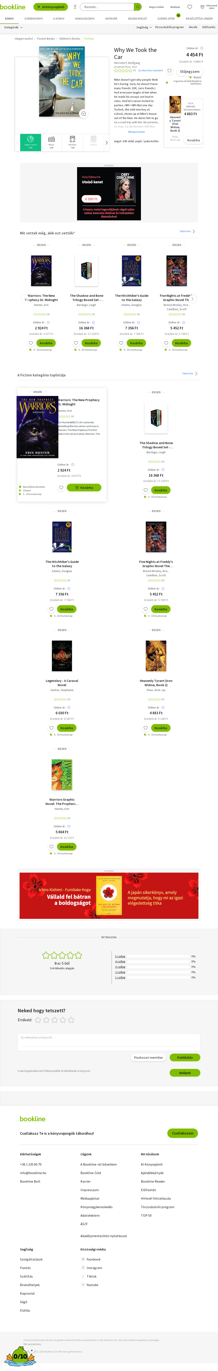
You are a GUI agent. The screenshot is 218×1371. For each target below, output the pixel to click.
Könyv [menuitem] (9, 18)
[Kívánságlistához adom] (169, 71)
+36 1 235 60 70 (31, 1164)
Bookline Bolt (30, 1181)
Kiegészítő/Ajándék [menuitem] (199, 18)
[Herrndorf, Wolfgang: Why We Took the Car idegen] (62, 81)
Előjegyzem (189, 71)
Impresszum (89, 1190)
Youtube (92, 1285)
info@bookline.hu (33, 1173)
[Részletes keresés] (75, 7)
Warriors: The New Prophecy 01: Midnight (41, 297)
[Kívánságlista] (189, 6)
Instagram (94, 1268)
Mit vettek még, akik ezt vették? (47, 233)
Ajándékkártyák (152, 1173)
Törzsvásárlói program (169, 27)
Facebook (93, 1259)
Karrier (85, 1181)
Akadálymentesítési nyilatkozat (103, 1236)
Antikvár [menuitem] (111, 18)
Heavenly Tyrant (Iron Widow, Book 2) (156, 682)
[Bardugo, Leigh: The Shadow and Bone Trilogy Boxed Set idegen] (86, 270)
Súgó (23, 1302)
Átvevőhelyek (30, 1285)
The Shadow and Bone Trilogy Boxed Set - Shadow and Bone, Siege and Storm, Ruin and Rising (86, 297)
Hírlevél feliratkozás (156, 1198)
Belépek (175, 7)
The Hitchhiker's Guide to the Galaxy (131, 297)
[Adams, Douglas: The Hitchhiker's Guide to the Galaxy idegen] (131, 270)
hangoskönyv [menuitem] (85, 18)
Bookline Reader (153, 1181)
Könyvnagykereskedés (96, 1207)
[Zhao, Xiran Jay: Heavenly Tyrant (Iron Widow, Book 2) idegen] (156, 656)
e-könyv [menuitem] (58, 18)
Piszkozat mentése (148, 1057)
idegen (41, 245)
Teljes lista (185, 231)
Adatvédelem (90, 1215)
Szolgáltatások (31, 1259)
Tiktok (91, 1276)
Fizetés (25, 1268)
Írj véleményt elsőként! (150, 70)
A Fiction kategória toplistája (41, 375)
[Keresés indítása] (138, 7)
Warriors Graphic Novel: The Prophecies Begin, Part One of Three (62, 801)
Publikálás (185, 1057)
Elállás (25, 1310)
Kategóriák (11, 27)
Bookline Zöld (90, 1173)
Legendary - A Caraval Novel (62, 682)
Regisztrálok (156, 7)
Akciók (193, 27)
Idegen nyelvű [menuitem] (137, 18)
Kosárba (193, 140)
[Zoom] (83, 113)
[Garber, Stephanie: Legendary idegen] (62, 656)
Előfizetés (208, 27)
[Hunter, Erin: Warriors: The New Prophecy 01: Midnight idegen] (41, 270)
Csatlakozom (183, 1133)
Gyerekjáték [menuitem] (169, 17)
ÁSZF (84, 1224)
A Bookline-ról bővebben (98, 1164)
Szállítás (26, 1276)
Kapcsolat (27, 1293)
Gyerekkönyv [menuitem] (33, 18)
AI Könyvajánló (53, 7)
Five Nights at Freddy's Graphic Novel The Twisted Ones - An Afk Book (177, 297)
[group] (30, 142)
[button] (106, 142)
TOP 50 (146, 1215)
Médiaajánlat (89, 1198)
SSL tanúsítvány (32, 1344)
